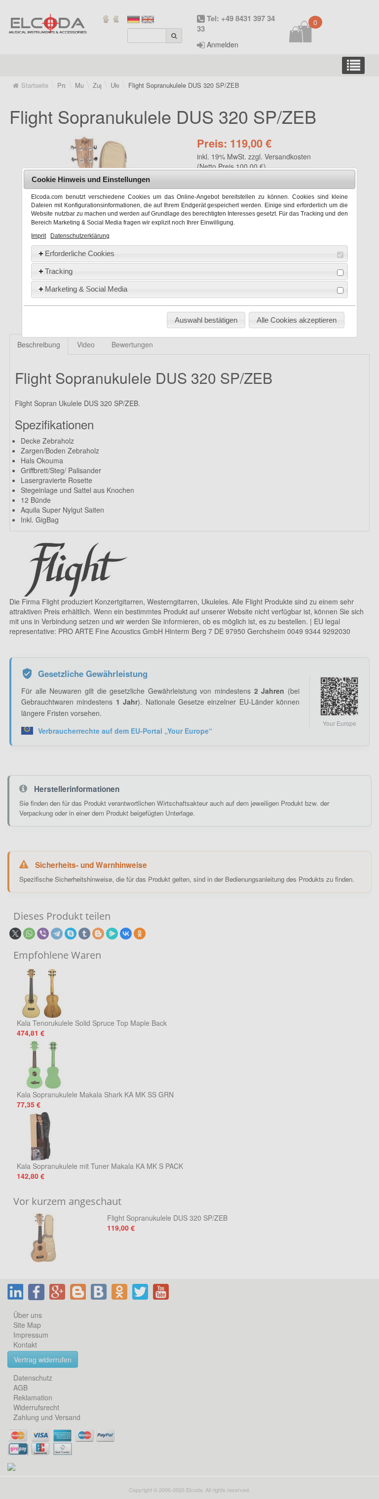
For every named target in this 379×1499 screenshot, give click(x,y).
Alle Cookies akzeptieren (297, 320)
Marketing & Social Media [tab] (86, 289)
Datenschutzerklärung (80, 235)
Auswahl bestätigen (206, 320)
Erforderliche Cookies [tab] (79, 253)
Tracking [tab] (59, 271)
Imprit (38, 235)
